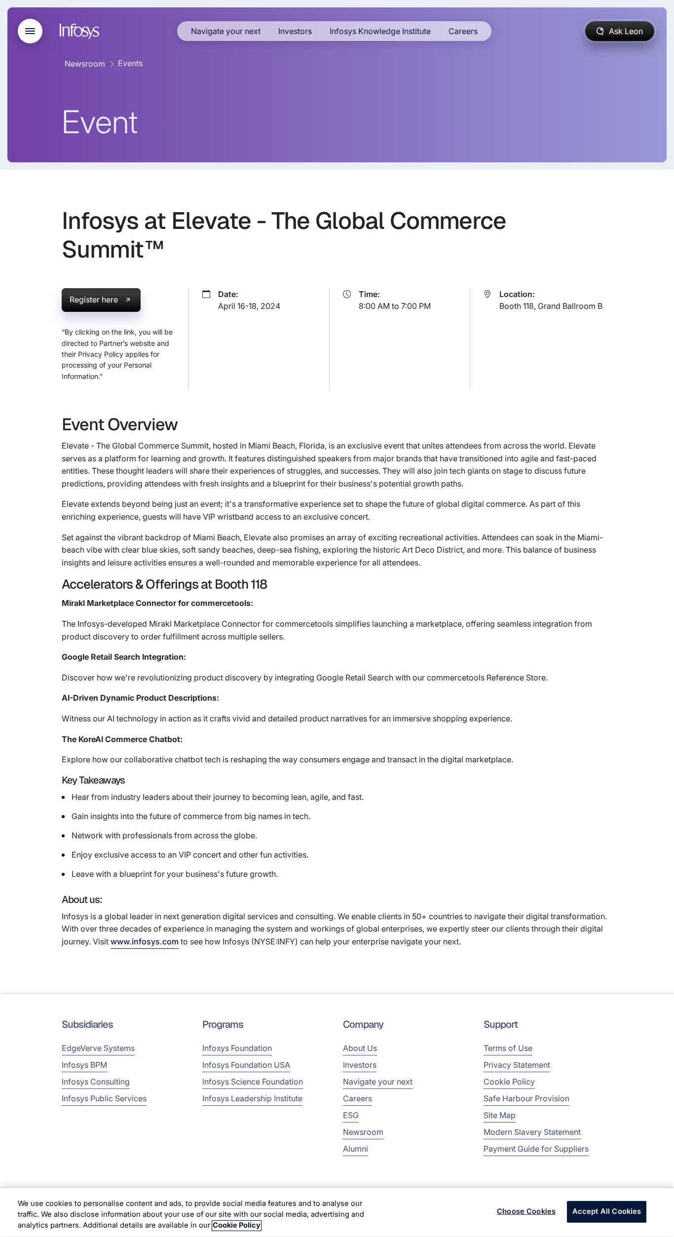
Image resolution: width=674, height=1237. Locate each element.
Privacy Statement (517, 1065)
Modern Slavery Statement (532, 1132)
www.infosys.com (145, 941)
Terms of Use (508, 1048)
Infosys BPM (84, 1065)
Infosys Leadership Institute (252, 1098)
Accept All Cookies (606, 1211)
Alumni (355, 1149)
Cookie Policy (509, 1082)
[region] (337, 1212)
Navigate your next (226, 31)
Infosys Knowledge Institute (380, 31)
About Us (360, 1048)
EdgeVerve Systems (98, 1048)
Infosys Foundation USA (246, 1065)
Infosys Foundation (237, 1048)
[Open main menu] (30, 31)
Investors (295, 31)
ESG (351, 1115)
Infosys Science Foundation (252, 1082)
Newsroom (85, 64)
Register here (94, 299)
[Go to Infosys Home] (81, 31)
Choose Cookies (526, 1211)
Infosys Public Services (104, 1098)
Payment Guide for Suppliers (536, 1149)
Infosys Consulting (96, 1082)
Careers (463, 31)
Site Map (500, 1115)
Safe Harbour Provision (526, 1098)
